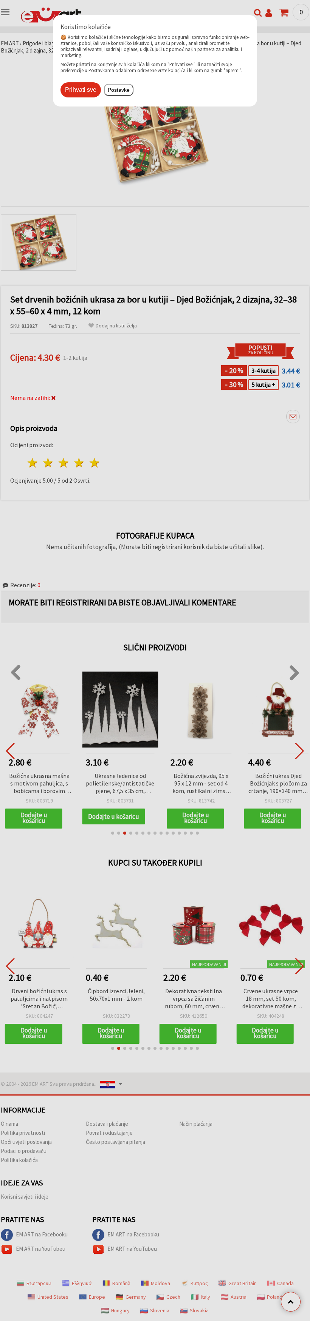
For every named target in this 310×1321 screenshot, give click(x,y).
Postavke (119, 90)
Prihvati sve (80, 89)
